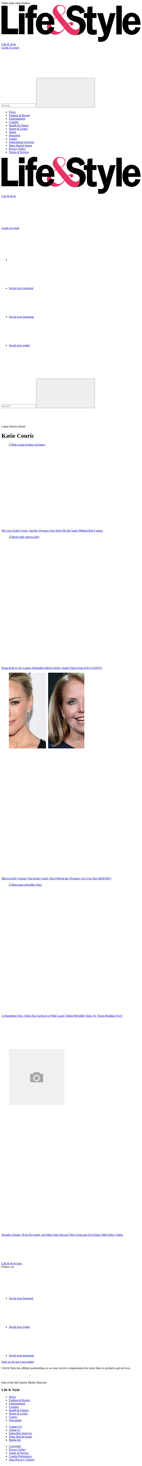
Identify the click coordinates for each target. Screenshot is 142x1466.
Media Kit (15, 1439)
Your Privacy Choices (21, 1459)
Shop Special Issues (20, 145)
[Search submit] (65, 92)
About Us (14, 1429)
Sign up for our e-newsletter (17, 1361)
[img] (29, 364)
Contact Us (15, 1426)
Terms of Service (19, 152)
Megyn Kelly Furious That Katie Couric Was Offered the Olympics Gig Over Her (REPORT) (56, 878)
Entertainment (17, 118)
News (12, 112)
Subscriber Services (20, 1433)
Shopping (14, 135)
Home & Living (18, 128)
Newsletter (15, 1420)
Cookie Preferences (20, 1456)
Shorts (12, 132)
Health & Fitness (18, 125)
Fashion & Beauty (19, 115)
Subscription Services (21, 142)
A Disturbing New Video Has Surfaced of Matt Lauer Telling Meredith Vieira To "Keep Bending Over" (62, 1015)
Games (13, 138)
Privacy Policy (17, 148)
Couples (13, 122)
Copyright (15, 1446)
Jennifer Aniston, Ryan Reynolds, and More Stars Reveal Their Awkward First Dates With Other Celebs (62, 1234)
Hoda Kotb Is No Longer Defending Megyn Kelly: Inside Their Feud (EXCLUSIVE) (51, 668)
